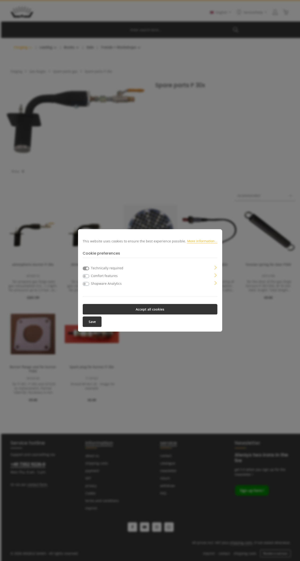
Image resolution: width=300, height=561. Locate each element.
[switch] (86, 276)
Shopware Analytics (106, 283)
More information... (202, 241)
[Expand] (216, 267)
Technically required (107, 268)
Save (92, 322)
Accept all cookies (150, 309)
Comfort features (104, 276)
